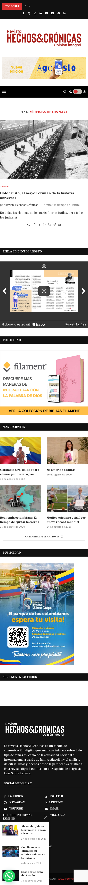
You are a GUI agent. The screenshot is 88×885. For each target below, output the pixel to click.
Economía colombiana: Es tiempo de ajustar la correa (19, 520)
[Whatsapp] (64, 13)
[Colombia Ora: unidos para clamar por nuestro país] (20, 450)
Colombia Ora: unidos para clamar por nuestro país (19, 472)
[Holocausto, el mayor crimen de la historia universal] (44, 149)
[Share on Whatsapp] (49, 225)
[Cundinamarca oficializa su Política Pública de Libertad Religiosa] (10, 851)
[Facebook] (23, 13)
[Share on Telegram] (54, 225)
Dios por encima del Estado (32, 873)
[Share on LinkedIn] (44, 225)
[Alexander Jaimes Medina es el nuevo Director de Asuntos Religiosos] (10, 830)
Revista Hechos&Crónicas (21, 205)
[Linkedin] (40, 13)
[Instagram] (35, 13)
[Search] (65, 92)
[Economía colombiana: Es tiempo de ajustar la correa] (20, 498)
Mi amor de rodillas (61, 470)
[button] (25, 6)
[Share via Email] (59, 225)
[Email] (52, 13)
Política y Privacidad (67, 878)
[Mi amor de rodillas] (67, 450)
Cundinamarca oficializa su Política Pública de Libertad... (33, 853)
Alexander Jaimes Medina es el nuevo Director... (33, 830)
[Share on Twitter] (39, 225)
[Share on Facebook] (34, 225)
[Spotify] (59, 13)
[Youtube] (46, 13)
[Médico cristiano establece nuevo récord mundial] (67, 498)
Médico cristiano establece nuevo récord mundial (66, 520)
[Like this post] (28, 225)
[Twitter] (29, 13)
